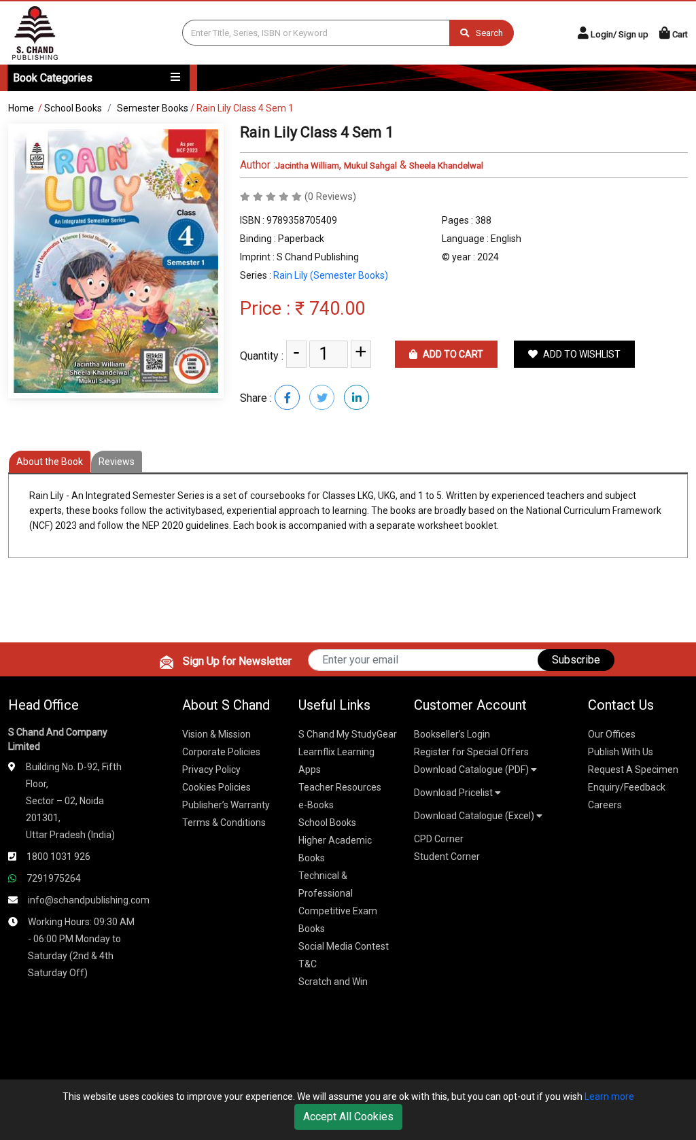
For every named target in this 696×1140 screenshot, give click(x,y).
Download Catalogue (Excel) (475, 815)
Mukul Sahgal (370, 165)
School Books (73, 108)
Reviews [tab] (117, 461)
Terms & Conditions (224, 822)
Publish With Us (620, 751)
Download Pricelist (454, 792)
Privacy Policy (211, 769)
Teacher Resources (339, 787)
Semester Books (152, 108)
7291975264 (54, 878)
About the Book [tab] (49, 461)
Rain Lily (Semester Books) (330, 275)
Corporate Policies (221, 751)
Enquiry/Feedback (626, 787)
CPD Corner (439, 838)
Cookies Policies (216, 787)
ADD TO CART (452, 354)
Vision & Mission (216, 734)
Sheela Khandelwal (446, 165)
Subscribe (576, 659)
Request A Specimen (633, 769)
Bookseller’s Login (452, 734)
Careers (605, 804)
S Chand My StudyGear (347, 734)
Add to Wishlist (581, 354)
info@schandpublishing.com (89, 900)
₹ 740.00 (330, 308)
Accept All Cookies (348, 1116)
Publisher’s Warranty (226, 804)
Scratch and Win (333, 981)
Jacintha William (307, 165)
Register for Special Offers (471, 751)
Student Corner (447, 856)
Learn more (609, 1096)
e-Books (316, 804)
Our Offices (612, 734)
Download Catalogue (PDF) (472, 769)
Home (21, 108)
